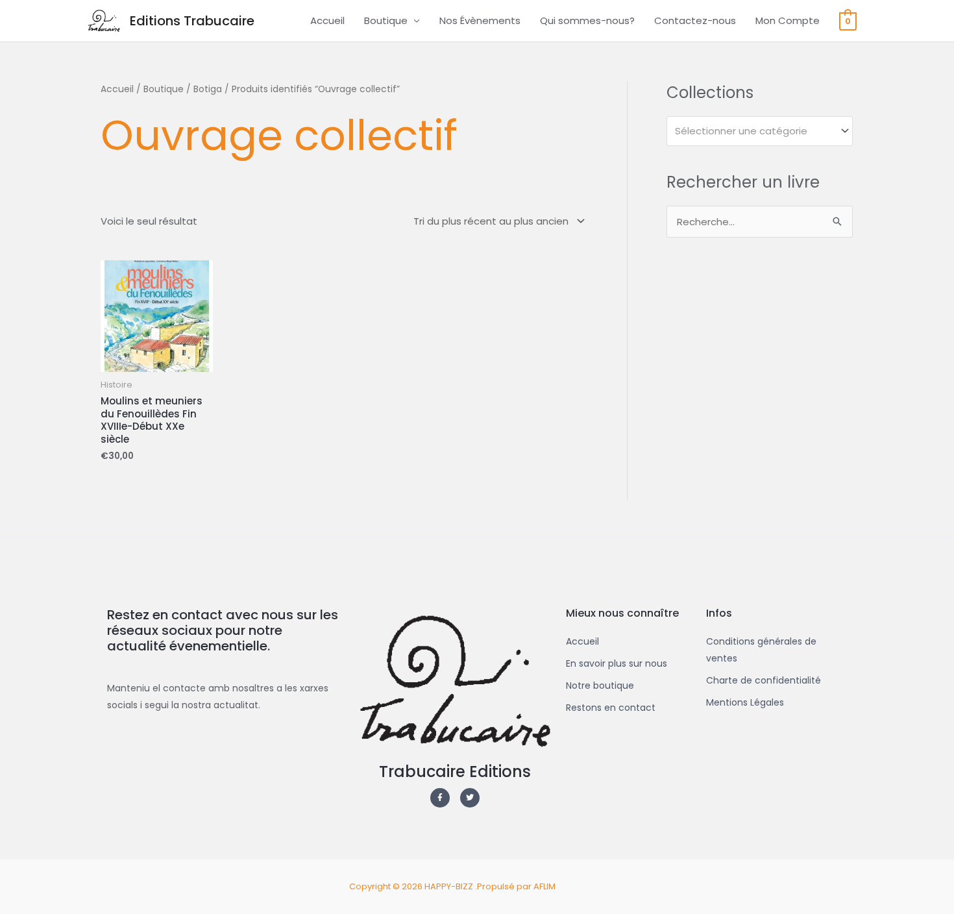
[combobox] (760, 131)
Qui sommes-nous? (587, 20)
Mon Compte (787, 20)
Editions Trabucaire (192, 21)
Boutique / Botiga (182, 89)
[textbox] (754, 131)
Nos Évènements (479, 20)
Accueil (327, 20)
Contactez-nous (695, 20)
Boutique (386, 20)
